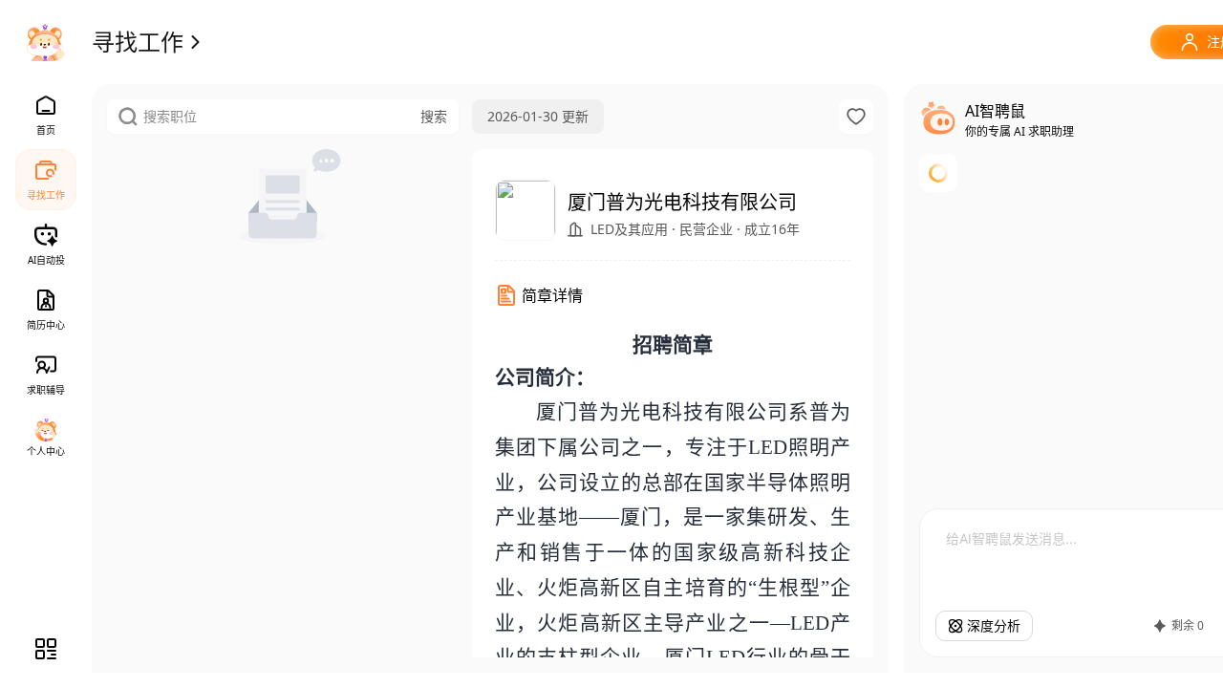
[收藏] (856, 116)
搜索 (433, 116)
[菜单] (46, 649)
